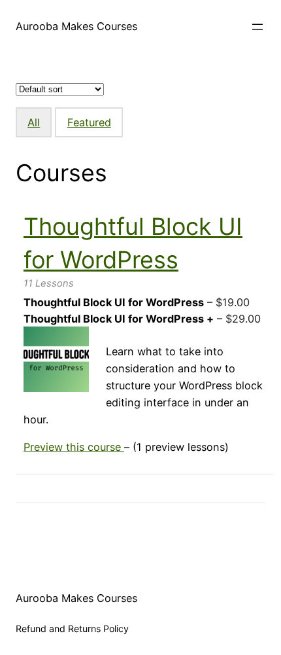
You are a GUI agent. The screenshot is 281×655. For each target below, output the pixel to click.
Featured (89, 122)
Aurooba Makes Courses (76, 26)
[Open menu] (257, 27)
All (33, 122)
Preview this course (74, 446)
